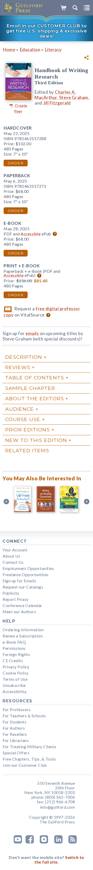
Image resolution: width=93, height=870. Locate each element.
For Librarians (16, 740)
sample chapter (30, 388)
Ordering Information (23, 629)
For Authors (14, 728)
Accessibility (15, 691)
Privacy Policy (16, 666)
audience (19, 409)
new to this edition (36, 440)
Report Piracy (16, 599)
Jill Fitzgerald (57, 103)
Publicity (11, 593)
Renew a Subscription (23, 636)
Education (30, 49)
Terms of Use (15, 679)
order (16, 163)
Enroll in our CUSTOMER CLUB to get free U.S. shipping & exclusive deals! (46, 31)
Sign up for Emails (19, 580)
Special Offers (16, 752)
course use (22, 419)
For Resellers (15, 734)
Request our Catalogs (23, 587)
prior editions (27, 430)
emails (32, 333)
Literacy (53, 49)
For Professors (16, 709)
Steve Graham (73, 97)
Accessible (31, 234)
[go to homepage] (22, 7)
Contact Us (13, 562)
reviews (17, 367)
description (23, 357)
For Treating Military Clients (30, 746)
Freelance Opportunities (26, 574)
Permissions (14, 648)
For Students (14, 722)
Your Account (15, 550)
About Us (11, 556)
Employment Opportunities (28, 568)
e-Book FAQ (14, 642)
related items (27, 450)
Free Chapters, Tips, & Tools (29, 759)
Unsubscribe (14, 685)
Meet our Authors (19, 611)
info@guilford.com (57, 807)
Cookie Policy (16, 673)
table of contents (34, 377)
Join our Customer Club (25, 765)
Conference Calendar (22, 605)
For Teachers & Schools (24, 715)
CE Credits (13, 660)
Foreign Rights (16, 654)
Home (9, 49)
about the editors (34, 398)
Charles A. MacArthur (55, 94)
